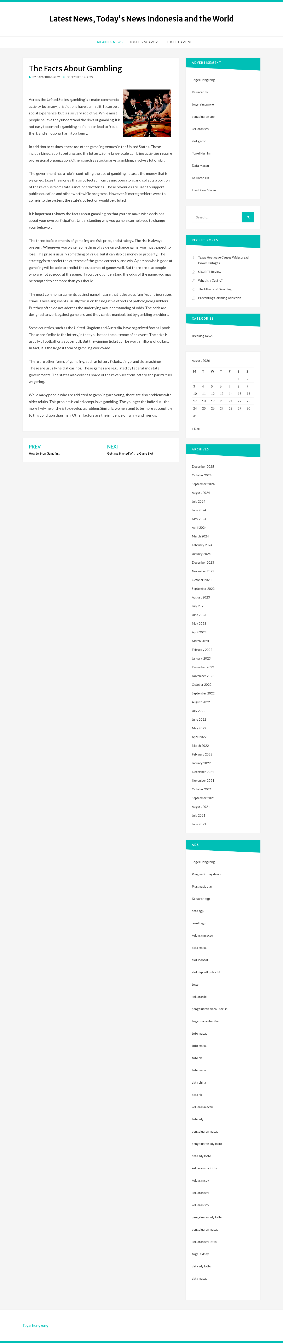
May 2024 (199, 519)
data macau (199, 1278)
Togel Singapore (145, 42)
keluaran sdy (200, 129)
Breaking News (109, 42)
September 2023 (203, 588)
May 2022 (199, 728)
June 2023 (199, 615)
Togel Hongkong (203, 80)
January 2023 (201, 658)
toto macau (199, 1045)
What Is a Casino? (210, 280)
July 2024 (198, 501)
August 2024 (201, 492)
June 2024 (199, 510)
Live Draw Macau (204, 190)
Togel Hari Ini (179, 42)
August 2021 (201, 806)
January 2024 (201, 554)
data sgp (198, 911)
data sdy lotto (201, 1266)
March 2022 (200, 745)
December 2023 (203, 562)
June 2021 (199, 824)
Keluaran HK (200, 178)
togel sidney (200, 1254)
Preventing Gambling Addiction (219, 298)
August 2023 (201, 597)
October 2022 (202, 684)
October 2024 (202, 475)
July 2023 (198, 606)
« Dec (196, 428)
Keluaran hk (200, 92)
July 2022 (198, 711)
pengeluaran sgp (203, 116)
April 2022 (199, 737)
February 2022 (202, 754)
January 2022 (201, 763)
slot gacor (199, 141)
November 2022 (203, 676)
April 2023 (199, 632)
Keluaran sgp (201, 898)
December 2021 (203, 772)
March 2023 (200, 641)
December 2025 (203, 466)
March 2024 (200, 536)
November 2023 (203, 571)
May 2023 (199, 623)
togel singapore (203, 104)
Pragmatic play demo (206, 874)
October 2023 (202, 580)
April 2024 (199, 527)
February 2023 (202, 649)
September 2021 (203, 798)
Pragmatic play (202, 886)
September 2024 (203, 484)
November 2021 (203, 780)
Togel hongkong (35, 1325)
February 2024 (202, 545)
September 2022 (203, 693)
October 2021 (202, 789)
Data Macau (200, 165)
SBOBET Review (209, 272)
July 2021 (198, 815)
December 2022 (203, 667)
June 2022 (199, 719)
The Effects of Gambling (215, 289)
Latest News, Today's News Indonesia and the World (141, 18)
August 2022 (201, 702)
